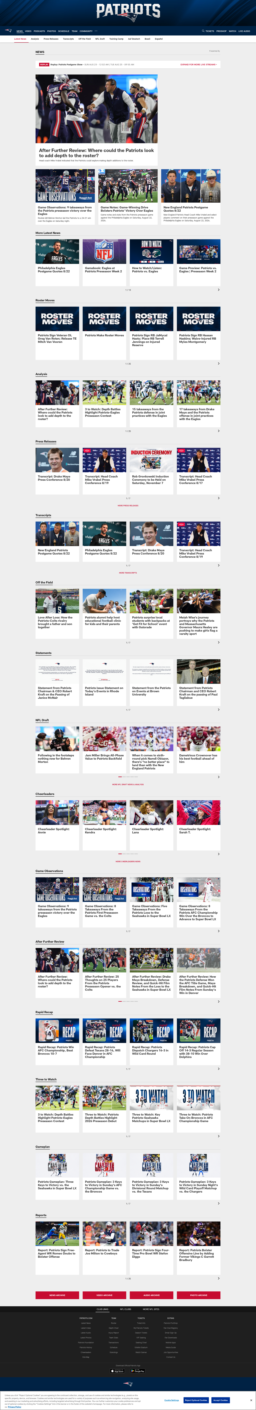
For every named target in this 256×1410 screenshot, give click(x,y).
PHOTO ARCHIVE (198, 1295)
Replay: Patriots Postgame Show (67, 64)
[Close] (251, 1400)
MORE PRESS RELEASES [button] (128, 505)
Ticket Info (141, 1323)
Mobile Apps (171, 1342)
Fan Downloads (171, 1338)
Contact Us (170, 1357)
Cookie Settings (171, 1400)
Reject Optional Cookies (196, 1400)
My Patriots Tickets (141, 1328)
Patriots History (86, 1347)
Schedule (113, 1347)
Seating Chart (141, 1342)
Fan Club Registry (171, 1328)
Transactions (114, 1342)
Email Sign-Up (171, 1333)
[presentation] (219, 290)
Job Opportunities (171, 1352)
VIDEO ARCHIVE (104, 1295)
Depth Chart (114, 1328)
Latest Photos (85, 1338)
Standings (114, 1352)
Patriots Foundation (86, 1342)
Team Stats (113, 1338)
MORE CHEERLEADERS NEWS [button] (128, 861)
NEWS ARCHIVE (57, 1295)
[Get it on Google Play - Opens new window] (137, 1372)
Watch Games (141, 1352)
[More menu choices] (96, 31)
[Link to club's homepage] (8, 30)
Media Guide (171, 1347)
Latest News (86, 1323)
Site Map (85, 1357)
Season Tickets (141, 1333)
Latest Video (86, 1328)
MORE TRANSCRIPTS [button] (128, 573)
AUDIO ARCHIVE (152, 1295)
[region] (128, 1400)
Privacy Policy (14, 1407)
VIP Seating (141, 1338)
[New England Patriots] (128, 1385)
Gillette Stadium (141, 1347)
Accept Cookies (220, 1400)
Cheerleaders (86, 1352)
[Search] (203, 31)
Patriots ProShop (171, 1323)
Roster (113, 1323)
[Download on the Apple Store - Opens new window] (117, 1371)
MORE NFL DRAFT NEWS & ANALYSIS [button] (128, 784)
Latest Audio (86, 1333)
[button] (120, 777)
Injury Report (114, 1333)
